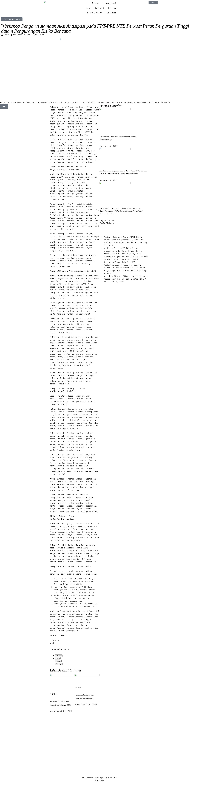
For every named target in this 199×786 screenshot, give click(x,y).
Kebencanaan (104, 102)
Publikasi (111, 13)
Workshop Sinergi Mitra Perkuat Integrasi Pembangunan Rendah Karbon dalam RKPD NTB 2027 (126, 279)
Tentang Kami (109, 3)
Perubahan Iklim (145, 102)
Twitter (58, 658)
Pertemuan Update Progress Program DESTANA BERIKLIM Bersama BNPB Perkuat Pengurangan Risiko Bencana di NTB (124, 268)
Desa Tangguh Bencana (22, 102)
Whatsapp (59, 664)
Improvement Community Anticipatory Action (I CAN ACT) (65, 102)
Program (112, 8)
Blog (88, 8)
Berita (5, 102)
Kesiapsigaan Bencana (123, 102)
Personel (99, 8)
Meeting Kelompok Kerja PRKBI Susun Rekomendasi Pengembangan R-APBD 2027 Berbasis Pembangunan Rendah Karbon (124, 240)
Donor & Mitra (94, 13)
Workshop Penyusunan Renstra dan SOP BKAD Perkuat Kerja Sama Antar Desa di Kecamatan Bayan (126, 259)
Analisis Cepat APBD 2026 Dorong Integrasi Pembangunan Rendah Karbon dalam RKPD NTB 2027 (123, 251)
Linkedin (58, 661)
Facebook (59, 655)
